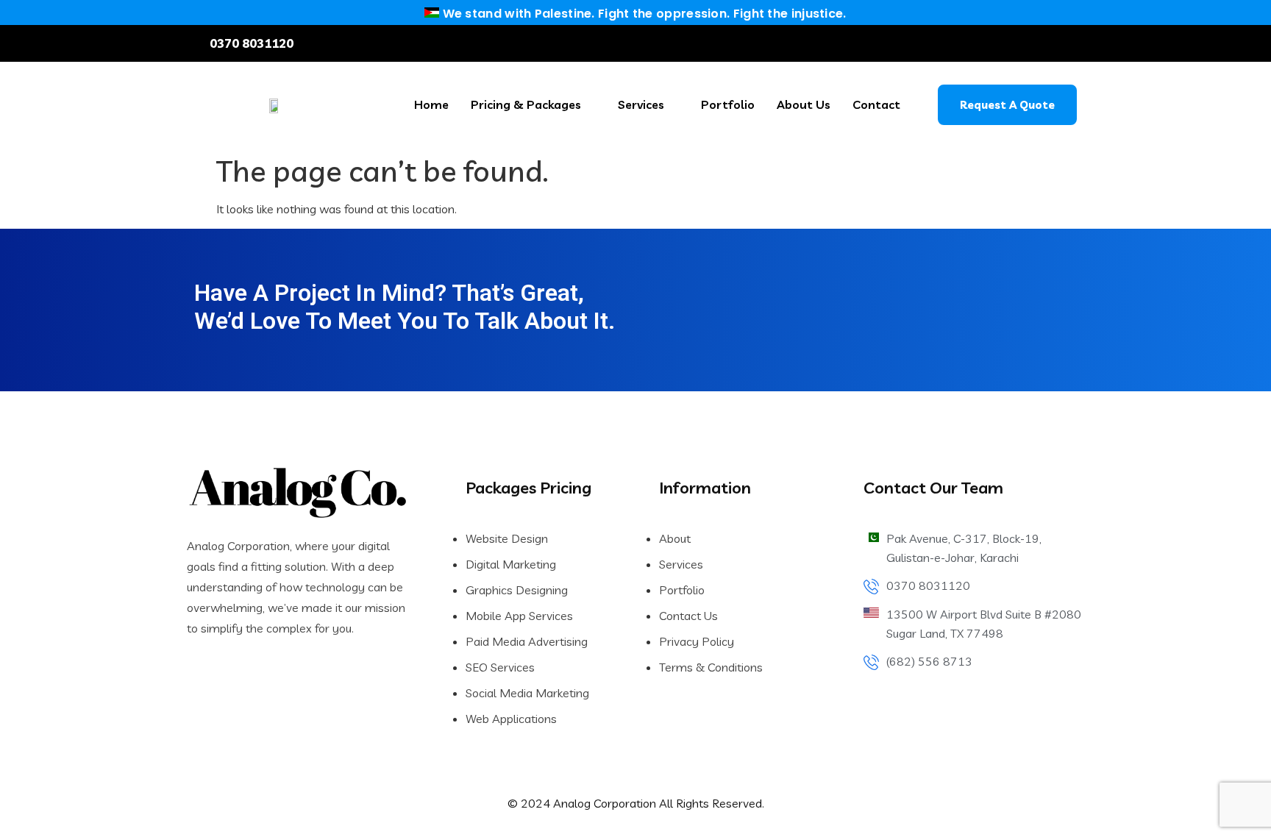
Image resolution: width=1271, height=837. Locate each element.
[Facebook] (983, 43)
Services (641, 104)
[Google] (1072, 43)
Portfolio (728, 104)
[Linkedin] (1005, 43)
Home (431, 104)
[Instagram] (1028, 43)
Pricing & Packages (526, 104)
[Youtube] (1050, 43)
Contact (876, 104)
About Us (803, 104)
